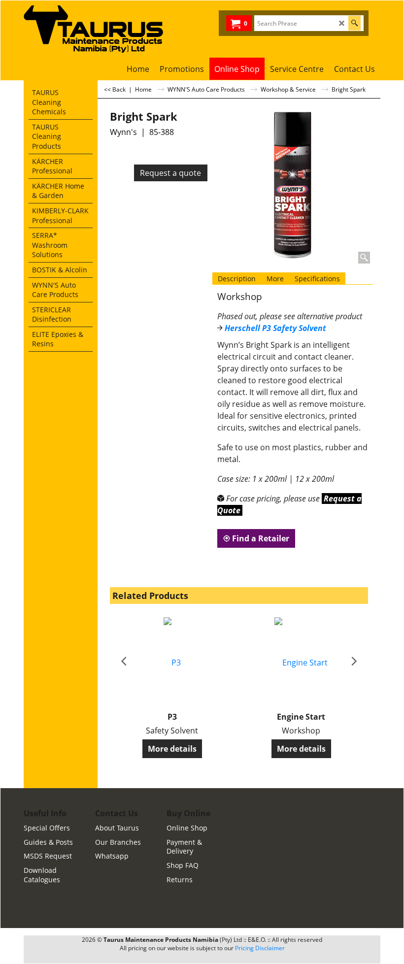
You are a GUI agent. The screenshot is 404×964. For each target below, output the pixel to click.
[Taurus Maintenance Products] (112, 29)
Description (237, 278)
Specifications (317, 278)
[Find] (354, 23)
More (275, 278)
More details (172, 748)
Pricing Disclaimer (260, 948)
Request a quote (170, 172)
